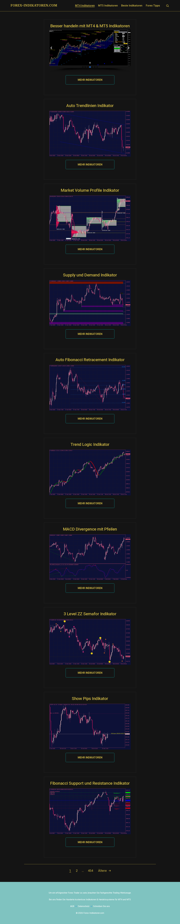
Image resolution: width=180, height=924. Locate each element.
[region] (90, 51)
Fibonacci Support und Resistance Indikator (90, 783)
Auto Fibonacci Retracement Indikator (90, 359)
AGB (72, 906)
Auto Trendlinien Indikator (90, 105)
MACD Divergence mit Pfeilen (90, 529)
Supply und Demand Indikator (90, 274)
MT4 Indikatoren (85, 5)
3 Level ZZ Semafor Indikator (90, 613)
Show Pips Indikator (90, 698)
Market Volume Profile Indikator (90, 190)
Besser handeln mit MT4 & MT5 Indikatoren (90, 25)
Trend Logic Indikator (90, 444)
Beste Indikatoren (131, 5)
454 (90, 871)
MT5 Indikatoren (108, 5)
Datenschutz (83, 906)
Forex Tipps (153, 5)
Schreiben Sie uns (101, 906)
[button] (51, 48)
